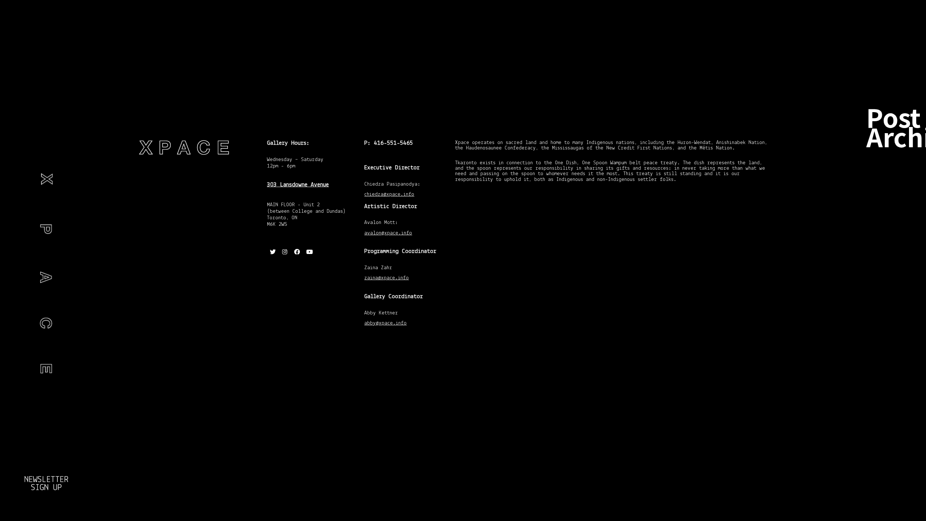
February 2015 (894, 417)
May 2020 (889, 225)
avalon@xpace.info (388, 234)
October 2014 (893, 490)
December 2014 (890, 451)
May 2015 (889, 377)
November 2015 (890, 359)
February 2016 (894, 341)
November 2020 (890, 174)
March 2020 (891, 248)
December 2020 (890, 154)
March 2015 (891, 400)
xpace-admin (30, 493)
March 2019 (891, 264)
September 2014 (890, 508)
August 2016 (892, 313)
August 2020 (892, 209)
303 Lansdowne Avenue (298, 185)
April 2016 (889, 329)
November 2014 (890, 471)
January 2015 (893, 433)
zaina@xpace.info (386, 278)
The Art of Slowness (46, 76)
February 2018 (894, 281)
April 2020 (889, 236)
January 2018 (893, 297)
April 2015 (889, 389)
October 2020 (893, 193)
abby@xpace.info (385, 324)
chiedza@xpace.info (389, 195)
